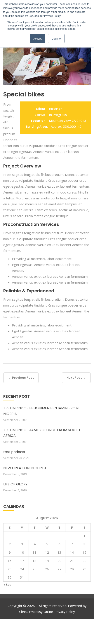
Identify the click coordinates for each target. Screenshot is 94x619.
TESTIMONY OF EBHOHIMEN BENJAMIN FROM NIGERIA (40, 411)
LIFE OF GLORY (15, 484)
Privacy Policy (64, 611)
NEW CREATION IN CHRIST (25, 468)
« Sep (7, 584)
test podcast (14, 451)
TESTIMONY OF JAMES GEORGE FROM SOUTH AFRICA (41, 432)
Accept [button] (37, 38)
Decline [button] (56, 38)
